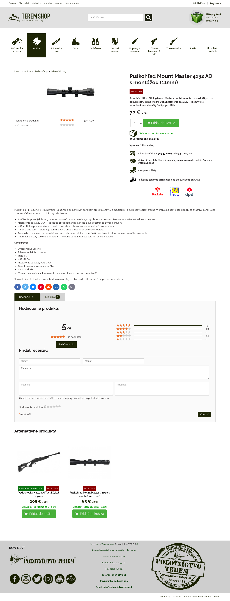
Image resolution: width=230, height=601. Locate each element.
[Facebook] (15, 583)
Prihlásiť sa (199, 3)
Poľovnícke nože (56, 49)
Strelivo (193, 48)
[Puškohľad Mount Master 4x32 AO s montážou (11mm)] (70, 92)
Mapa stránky (72, 3)
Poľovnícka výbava (17, 49)
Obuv (76, 48)
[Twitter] (37, 583)
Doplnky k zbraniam (134, 49)
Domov (12, 3)
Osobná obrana (115, 49)
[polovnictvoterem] (43, 565)
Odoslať (204, 414)
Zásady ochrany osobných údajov (202, 596)
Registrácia (215, 3)
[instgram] (48, 583)
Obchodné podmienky (30, 3)
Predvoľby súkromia (170, 596)
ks (141, 123)
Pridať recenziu (66, 344)
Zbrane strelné (173, 48)
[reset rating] (45, 406)
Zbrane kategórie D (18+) (154, 51)
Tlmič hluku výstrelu (213, 49)
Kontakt (59, 3)
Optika (36, 48)
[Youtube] (59, 583)
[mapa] (71, 583)
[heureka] (26, 583)
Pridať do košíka (162, 123)
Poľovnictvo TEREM (125, 544)
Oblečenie (95, 48)
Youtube (48, 3)
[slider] (67, 120)
